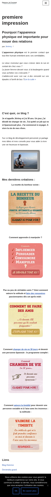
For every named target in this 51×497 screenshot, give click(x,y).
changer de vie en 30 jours (25, 349)
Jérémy (8, 46)
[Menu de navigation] (46, 3)
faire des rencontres (35, 293)
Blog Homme (8, 465)
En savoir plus (29, 491)
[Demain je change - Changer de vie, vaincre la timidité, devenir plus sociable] (10, 3)
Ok (16, 491)
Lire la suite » (30, 79)
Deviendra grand (9, 469)
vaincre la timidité (22, 405)
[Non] (47, 485)
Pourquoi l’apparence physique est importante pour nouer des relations (25, 36)
